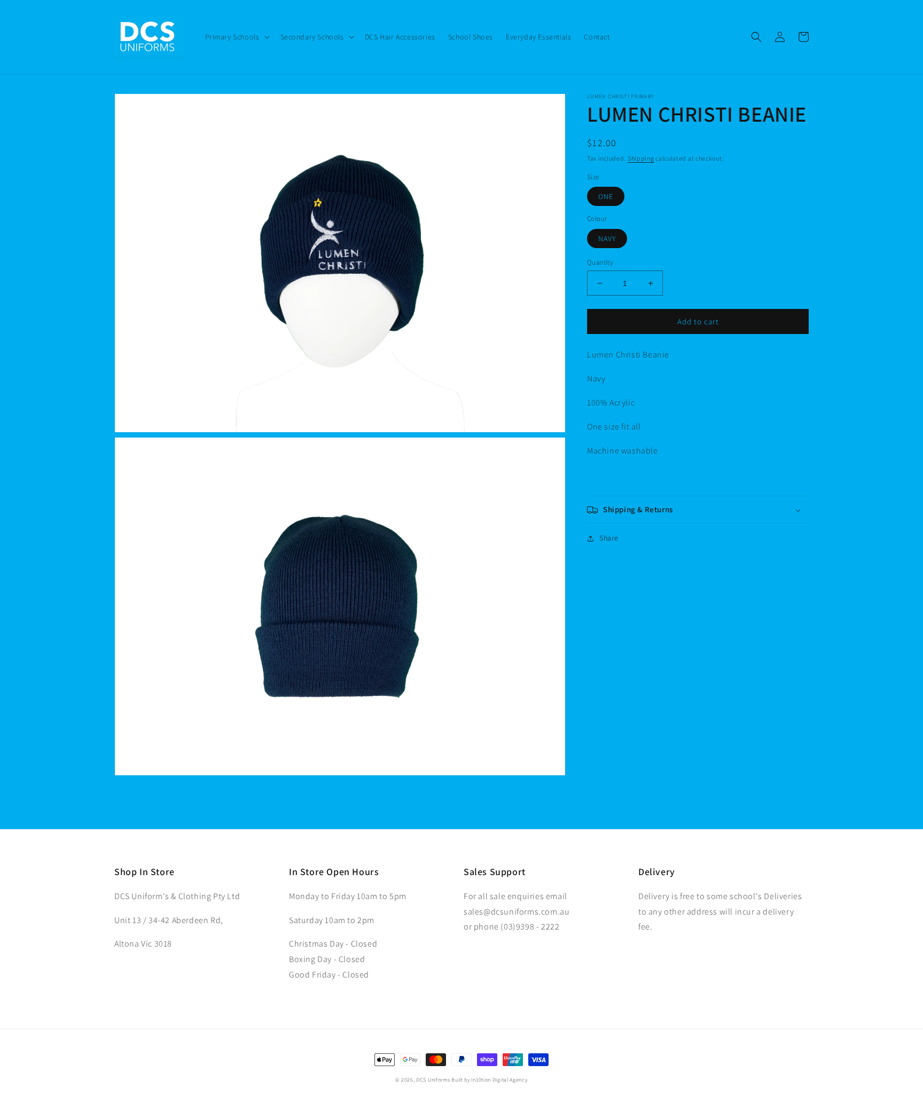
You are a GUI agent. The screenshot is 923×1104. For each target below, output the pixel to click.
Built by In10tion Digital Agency (489, 1079)
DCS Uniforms (433, 1079)
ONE (605, 197)
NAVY (607, 238)
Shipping (641, 158)
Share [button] (609, 538)
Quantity (600, 262)
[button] (236, 37)
